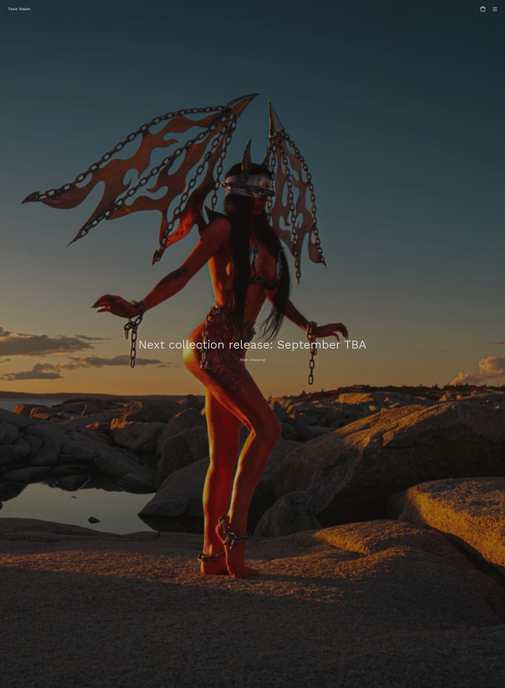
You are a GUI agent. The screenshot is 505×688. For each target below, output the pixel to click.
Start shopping (252, 360)
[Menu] (495, 8)
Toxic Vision (19, 9)
